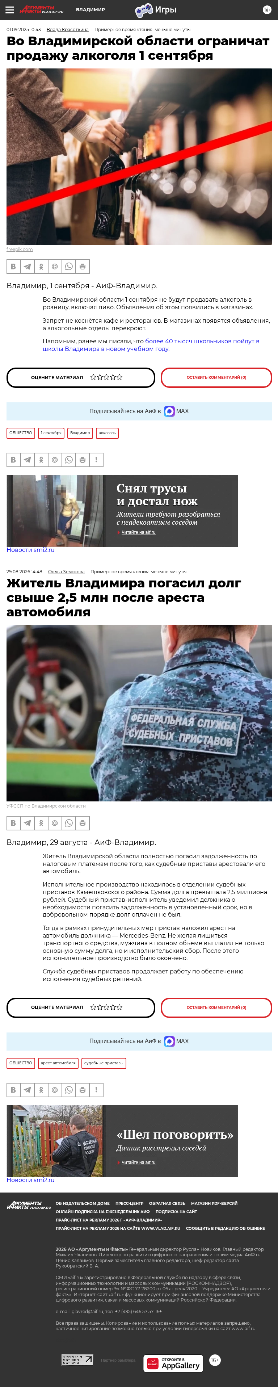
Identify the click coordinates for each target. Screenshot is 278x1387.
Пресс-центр (129, 1203)
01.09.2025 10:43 (24, 29)
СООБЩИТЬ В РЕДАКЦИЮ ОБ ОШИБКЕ (225, 1228)
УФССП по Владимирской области (46, 806)
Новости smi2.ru (31, 549)
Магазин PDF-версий (214, 1203)
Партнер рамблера (118, 1360)
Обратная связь (167, 1203)
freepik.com (20, 249)
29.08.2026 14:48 (24, 571)
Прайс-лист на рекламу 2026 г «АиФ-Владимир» (109, 1220)
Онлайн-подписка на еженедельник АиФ (103, 1212)
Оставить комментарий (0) (217, 377)
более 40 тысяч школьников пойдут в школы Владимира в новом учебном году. (151, 345)
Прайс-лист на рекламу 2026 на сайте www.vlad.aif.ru (118, 1228)
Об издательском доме (83, 1203)
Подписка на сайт (176, 1212)
